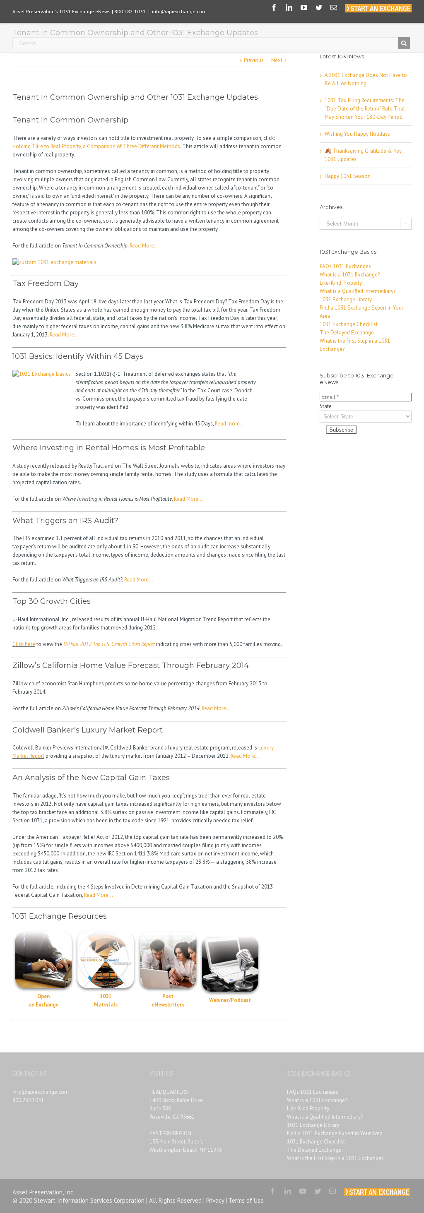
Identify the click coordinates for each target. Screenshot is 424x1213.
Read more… (229, 423)
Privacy (215, 1200)
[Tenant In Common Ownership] (54, 262)
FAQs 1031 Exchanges (345, 266)
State (326, 406)
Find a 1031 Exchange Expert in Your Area (335, 1133)
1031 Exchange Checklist (349, 324)
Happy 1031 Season (348, 176)
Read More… (144, 245)
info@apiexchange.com (179, 11)
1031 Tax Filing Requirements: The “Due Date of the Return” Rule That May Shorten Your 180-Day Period (365, 108)
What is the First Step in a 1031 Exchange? (335, 1158)
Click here (23, 644)
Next (276, 60)
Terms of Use (246, 1200)
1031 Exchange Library (346, 299)
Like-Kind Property (341, 282)
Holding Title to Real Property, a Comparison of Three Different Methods (96, 146)
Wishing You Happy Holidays (357, 133)
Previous (254, 60)
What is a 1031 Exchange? (350, 274)
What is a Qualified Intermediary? (357, 291)
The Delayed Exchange (347, 332)
